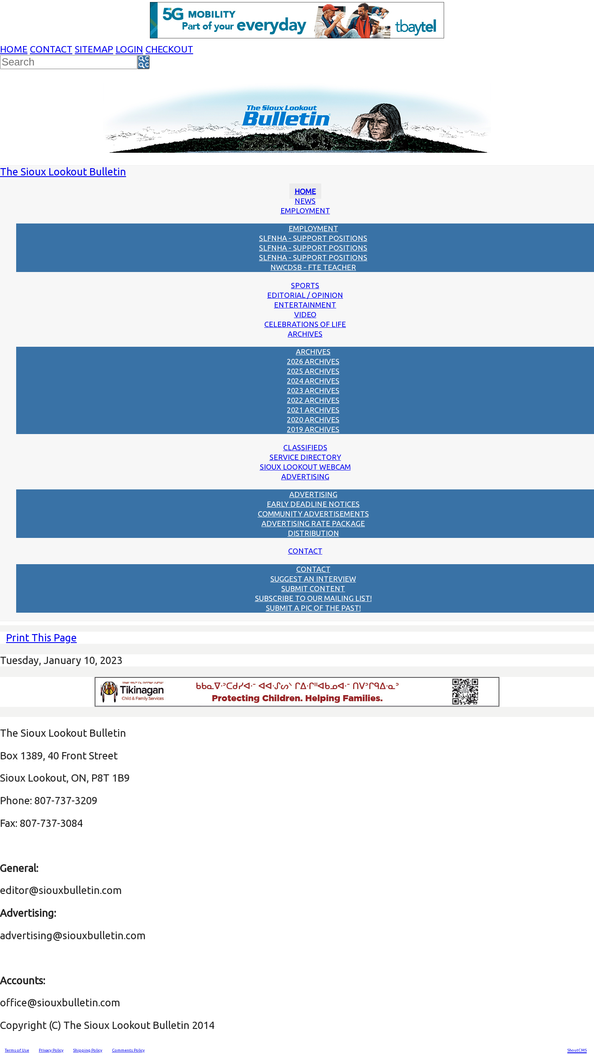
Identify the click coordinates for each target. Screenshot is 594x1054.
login (129, 49)
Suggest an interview (313, 579)
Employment (305, 211)
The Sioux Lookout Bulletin (63, 171)
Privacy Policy (51, 1050)
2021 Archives (313, 410)
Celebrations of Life (305, 324)
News (305, 201)
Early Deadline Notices (313, 504)
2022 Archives (313, 400)
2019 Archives (313, 429)
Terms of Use (17, 1050)
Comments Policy (128, 1050)
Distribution (313, 533)
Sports (305, 285)
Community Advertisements (313, 514)
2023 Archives (313, 390)
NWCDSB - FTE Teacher (313, 267)
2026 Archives (313, 361)
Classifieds (305, 447)
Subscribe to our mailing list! (313, 598)
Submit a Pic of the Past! (313, 608)
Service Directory (305, 457)
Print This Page (41, 637)
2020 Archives (313, 419)
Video (305, 314)
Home (13, 49)
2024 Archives (313, 381)
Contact (51, 49)
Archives (305, 334)
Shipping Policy (87, 1050)
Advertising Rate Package (313, 523)
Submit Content (313, 588)
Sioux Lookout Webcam (305, 467)
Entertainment (305, 305)
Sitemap (94, 49)
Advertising (305, 476)
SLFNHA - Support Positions (313, 238)
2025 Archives (313, 371)
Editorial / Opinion (305, 295)
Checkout (169, 49)
